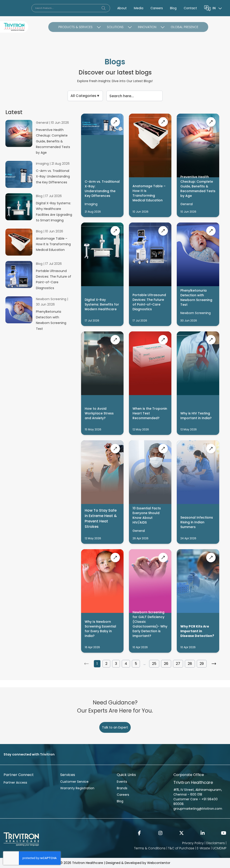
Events (122, 781)
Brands (122, 788)
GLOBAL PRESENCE (184, 27)
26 (166, 663)
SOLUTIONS (115, 27)
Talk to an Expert (115, 727)
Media (138, 8)
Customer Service (74, 781)
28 (190, 663)
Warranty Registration (77, 788)
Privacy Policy (193, 843)
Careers (156, 8)
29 (202, 663)
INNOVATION (147, 27)
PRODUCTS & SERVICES (75, 27)
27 (178, 663)
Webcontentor (158, 863)
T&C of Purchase (181, 848)
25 (154, 663)
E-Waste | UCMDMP (211, 848)
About (122, 8)
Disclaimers (215, 843)
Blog (173, 8)
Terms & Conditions (150, 848)
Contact (190, 8)
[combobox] (218, 8)
